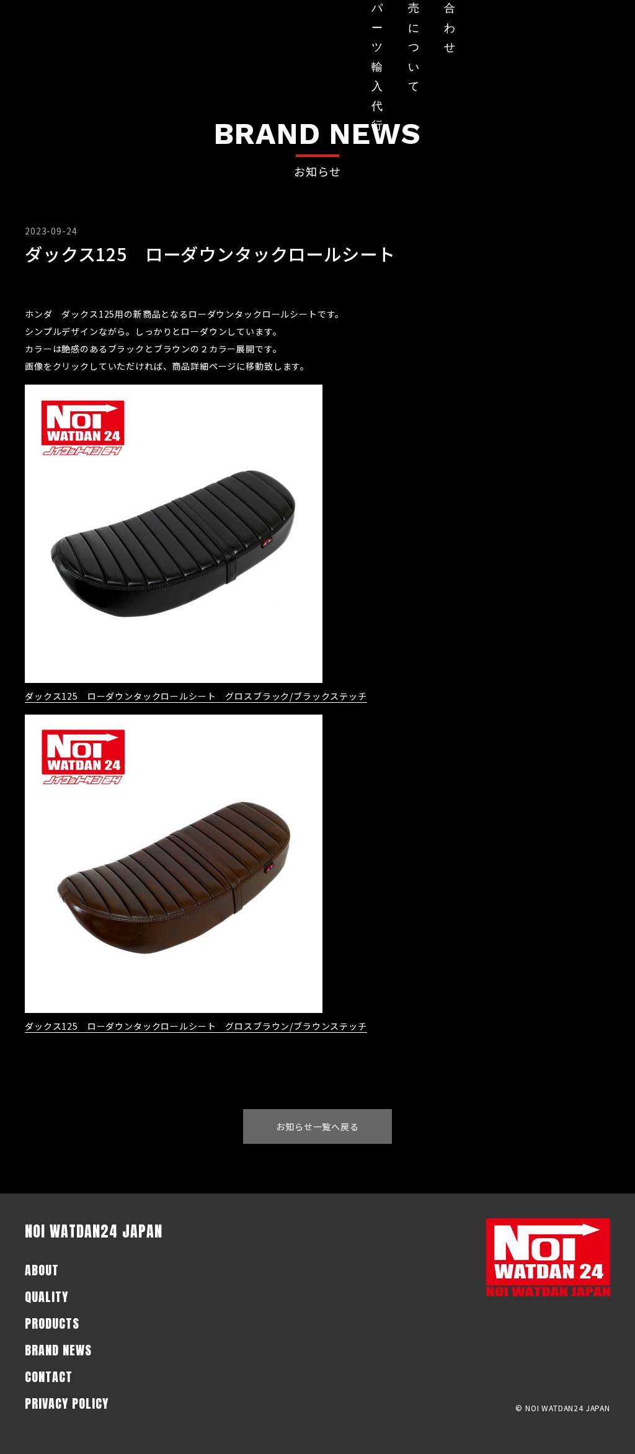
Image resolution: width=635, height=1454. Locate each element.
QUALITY (46, 1296)
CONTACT (49, 1376)
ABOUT (42, 1270)
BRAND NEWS (58, 1350)
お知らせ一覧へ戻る (317, 1126)
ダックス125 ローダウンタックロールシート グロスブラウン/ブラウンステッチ (196, 1026)
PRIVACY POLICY (67, 1403)
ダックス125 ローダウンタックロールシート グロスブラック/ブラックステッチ (196, 696)
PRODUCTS (52, 1323)
